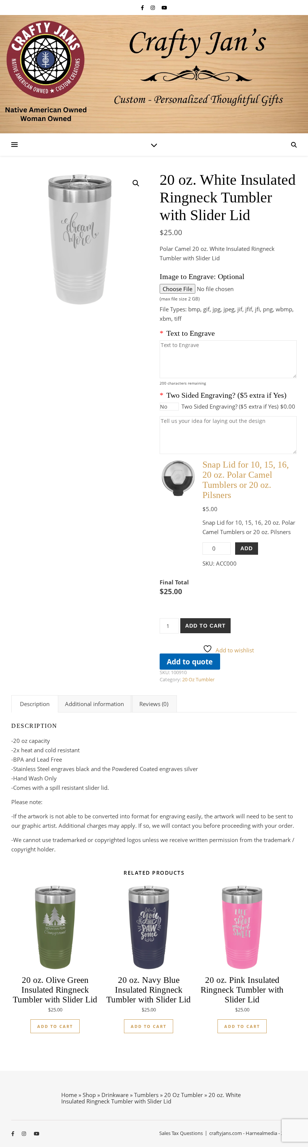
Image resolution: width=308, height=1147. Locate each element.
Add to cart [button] (55, 1026)
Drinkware (114, 1095)
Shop (89, 1095)
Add (246, 548)
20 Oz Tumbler (198, 679)
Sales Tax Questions (181, 1133)
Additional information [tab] (94, 704)
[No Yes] (169, 407)
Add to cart (205, 626)
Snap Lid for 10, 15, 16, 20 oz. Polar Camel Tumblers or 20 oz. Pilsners (245, 480)
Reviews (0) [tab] (153, 704)
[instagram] (153, 7)
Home (69, 1095)
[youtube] (164, 7)
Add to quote (190, 662)
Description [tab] (35, 704)
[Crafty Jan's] (154, 74)
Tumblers (146, 1095)
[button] (136, 183)
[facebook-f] (143, 7)
